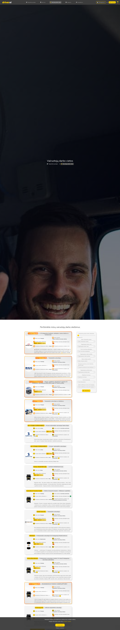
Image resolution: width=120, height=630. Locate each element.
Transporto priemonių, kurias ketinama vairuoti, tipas (85, 364)
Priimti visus (60, 625)
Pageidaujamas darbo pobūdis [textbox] (84, 356)
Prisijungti (113, 2)
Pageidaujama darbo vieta (86, 344)
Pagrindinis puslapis (53, 164)
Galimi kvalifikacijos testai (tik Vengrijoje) (86, 384)
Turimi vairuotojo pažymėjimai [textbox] (84, 351)
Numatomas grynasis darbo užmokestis (86, 333)
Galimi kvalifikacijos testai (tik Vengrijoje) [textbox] (86, 386)
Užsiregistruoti (102, 2)
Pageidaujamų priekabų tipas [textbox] (84, 372)
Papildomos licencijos (86, 375)
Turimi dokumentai (86, 380)
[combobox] (86, 341)
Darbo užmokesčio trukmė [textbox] (83, 341)
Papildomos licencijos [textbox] (82, 377)
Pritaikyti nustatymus (60, 627)
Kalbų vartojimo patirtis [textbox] (82, 361)
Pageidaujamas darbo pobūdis (86, 354)
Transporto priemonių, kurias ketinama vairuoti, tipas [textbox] (86, 367)
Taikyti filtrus (87, 390)
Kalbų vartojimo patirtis (86, 359)
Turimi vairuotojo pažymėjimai (86, 349)
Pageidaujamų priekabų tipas (86, 370)
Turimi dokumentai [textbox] (81, 382)
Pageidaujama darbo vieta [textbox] (83, 346)
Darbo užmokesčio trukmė (86, 339)
